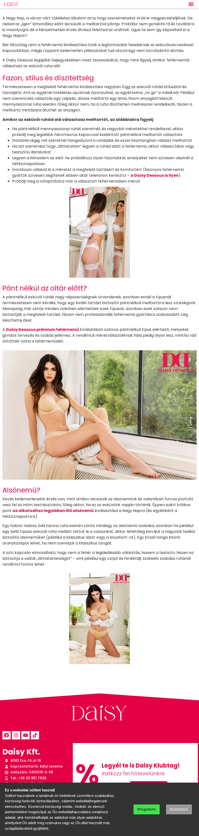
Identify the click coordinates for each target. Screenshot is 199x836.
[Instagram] (16, 735)
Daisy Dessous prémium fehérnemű (42, 329)
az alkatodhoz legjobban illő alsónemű (53, 510)
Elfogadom (146, 809)
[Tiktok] (35, 735)
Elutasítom (179, 809)
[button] (191, 4)
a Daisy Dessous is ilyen (155, 175)
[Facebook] (6, 735)
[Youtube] (25, 735)
